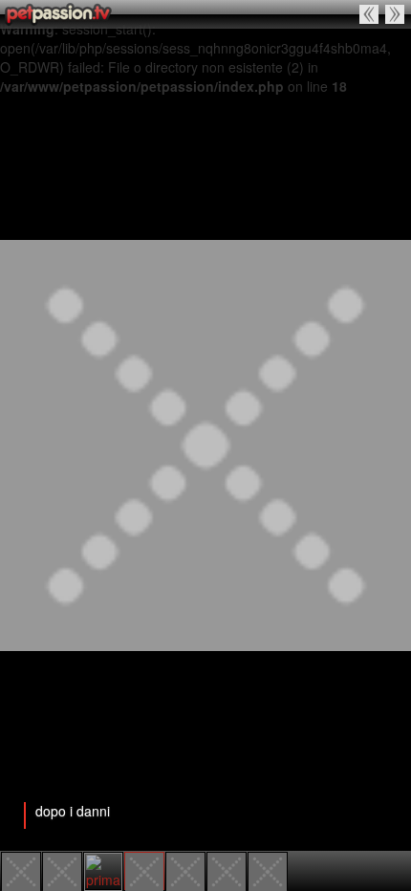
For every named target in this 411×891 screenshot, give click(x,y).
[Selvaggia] (226, 870)
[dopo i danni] (144, 870)
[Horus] (21, 870)
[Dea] (268, 870)
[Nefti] (62, 870)
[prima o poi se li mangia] (369, 14)
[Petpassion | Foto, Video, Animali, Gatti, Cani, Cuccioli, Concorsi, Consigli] (60, 14)
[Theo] (395, 14)
